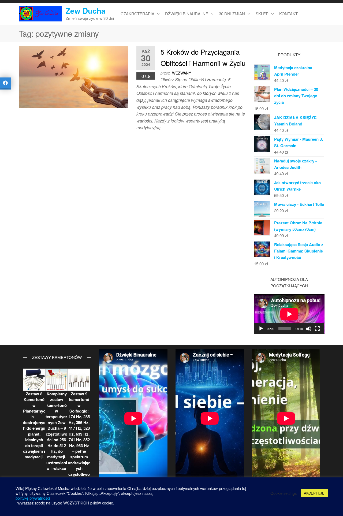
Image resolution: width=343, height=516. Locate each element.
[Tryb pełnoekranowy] (317, 328)
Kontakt (288, 13)
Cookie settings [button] (283, 493)
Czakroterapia (137, 13)
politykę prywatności (33, 498)
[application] (289, 314)
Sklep (262, 13)
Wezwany (181, 73)
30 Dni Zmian (232, 13)
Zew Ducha (86, 10)
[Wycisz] (308, 328)
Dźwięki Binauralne (186, 13)
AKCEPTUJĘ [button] (314, 493)
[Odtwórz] (261, 328)
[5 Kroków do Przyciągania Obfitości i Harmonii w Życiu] (73, 76)
